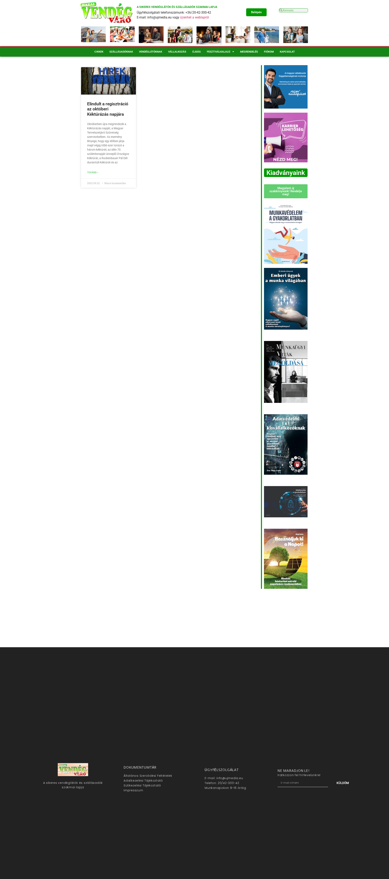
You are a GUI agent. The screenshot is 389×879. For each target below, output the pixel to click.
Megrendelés (249, 51)
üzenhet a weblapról (194, 17)
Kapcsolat (287, 51)
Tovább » (92, 172)
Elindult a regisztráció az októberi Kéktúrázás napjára (107, 108)
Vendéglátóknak (150, 51)
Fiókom (269, 51)
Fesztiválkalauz (218, 51)
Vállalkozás (177, 51)
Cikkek (98, 51)
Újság (196, 51)
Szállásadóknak (121, 51)
